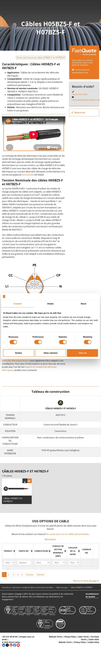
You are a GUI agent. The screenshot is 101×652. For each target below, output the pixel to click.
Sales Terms (83, 636)
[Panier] (29, 480)
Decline (18, 353)
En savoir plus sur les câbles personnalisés (68, 534)
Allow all (82, 353)
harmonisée (28, 174)
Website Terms (55, 636)
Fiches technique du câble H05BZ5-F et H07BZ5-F (41, 57)
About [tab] (83, 303)
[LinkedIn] (3, 645)
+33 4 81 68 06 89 (9, 636)
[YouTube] (18, 645)
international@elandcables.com (86, 100)
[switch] (38, 342)
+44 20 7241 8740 (79, 94)
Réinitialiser (50, 539)
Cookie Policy (93, 642)
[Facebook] (14, 645)
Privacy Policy (70, 636)
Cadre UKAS (94, 639)
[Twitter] (7, 645)
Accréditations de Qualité (92, 595)
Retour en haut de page (85, 580)
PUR (36, 247)
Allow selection (51, 353)
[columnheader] (9, 551)
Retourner (79, 112)
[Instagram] (10, 645)
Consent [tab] (17, 303)
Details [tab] (50, 303)
